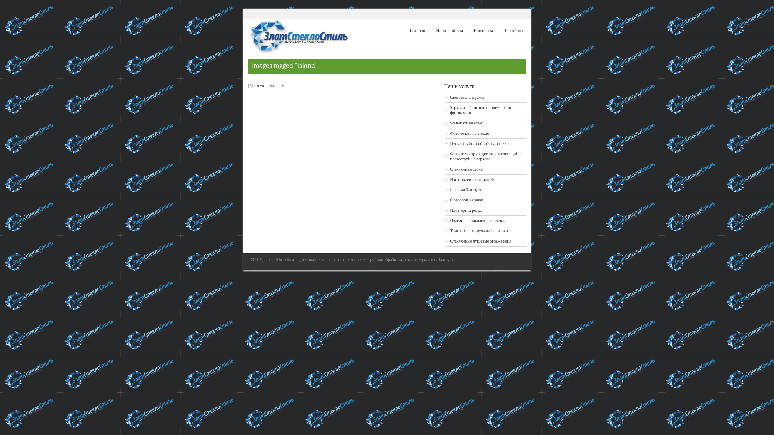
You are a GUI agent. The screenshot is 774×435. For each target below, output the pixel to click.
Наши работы (449, 30)
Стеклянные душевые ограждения (480, 241)
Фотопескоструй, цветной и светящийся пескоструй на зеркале (486, 156)
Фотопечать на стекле (469, 133)
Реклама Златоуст (465, 189)
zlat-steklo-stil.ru (279, 259)
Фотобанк (513, 30)
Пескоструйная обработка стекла (479, 143)
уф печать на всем (466, 123)
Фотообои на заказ (467, 200)
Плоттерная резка (466, 210)
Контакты (483, 30)
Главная (417, 30)
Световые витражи (467, 97)
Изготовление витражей (472, 179)
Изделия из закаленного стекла (478, 220)
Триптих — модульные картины (479, 231)
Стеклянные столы (466, 169)
